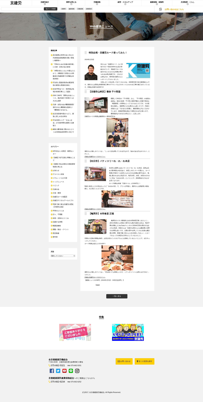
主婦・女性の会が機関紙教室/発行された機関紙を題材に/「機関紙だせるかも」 (63, 107)
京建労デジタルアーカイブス (63, 200)
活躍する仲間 (57, 222)
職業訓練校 (57, 226)
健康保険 (71, 9)
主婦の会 (56, 189)
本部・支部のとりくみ (61, 218)
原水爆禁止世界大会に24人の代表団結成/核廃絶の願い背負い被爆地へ (63, 57)
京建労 (16, 3)
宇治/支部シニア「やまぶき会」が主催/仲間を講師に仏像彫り (63, 122)
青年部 (55, 237)
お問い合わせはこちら (174, 9)
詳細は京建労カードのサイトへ (95, 156)
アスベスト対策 (58, 174)
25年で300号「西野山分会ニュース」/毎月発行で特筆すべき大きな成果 (64, 98)
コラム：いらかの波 (60, 178)
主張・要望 (57, 193)
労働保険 (80, 9)
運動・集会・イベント (61, 229)
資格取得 (89, 9)
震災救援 (56, 233)
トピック (56, 185)
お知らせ (56, 170)
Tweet (98, 285)
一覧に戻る (117, 296)
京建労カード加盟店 (60, 197)
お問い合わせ (125, 361)
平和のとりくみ (58, 211)
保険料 (64, 9)
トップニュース (58, 182)
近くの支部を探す (145, 361)
